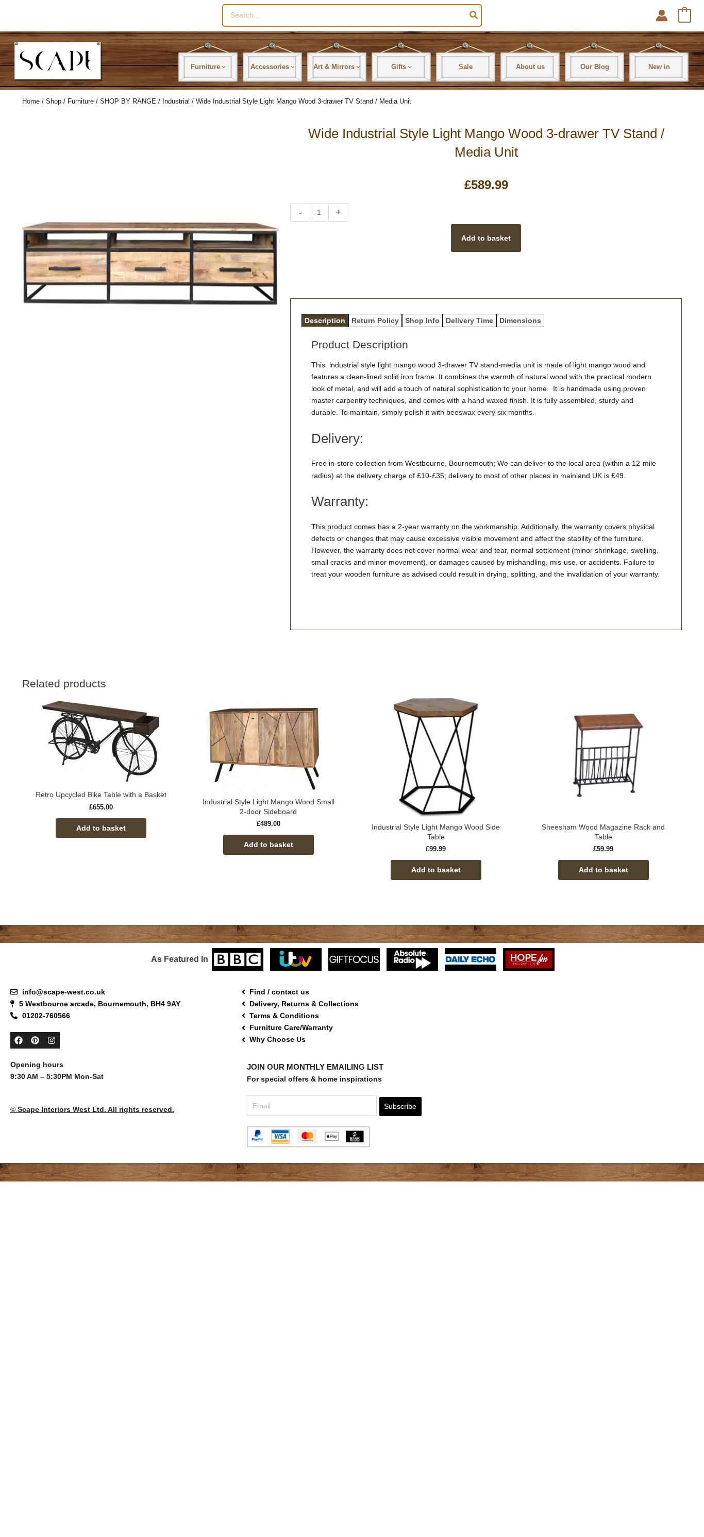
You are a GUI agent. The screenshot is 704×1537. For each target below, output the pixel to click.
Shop (53, 101)
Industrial (176, 101)
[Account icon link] (662, 15)
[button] (223, 67)
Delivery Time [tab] (469, 320)
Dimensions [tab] (520, 320)
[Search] (474, 15)
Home (31, 101)
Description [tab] (325, 320)
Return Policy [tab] (375, 320)
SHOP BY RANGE (128, 101)
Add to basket (486, 238)
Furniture (81, 101)
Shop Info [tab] (422, 320)
